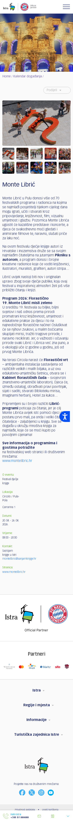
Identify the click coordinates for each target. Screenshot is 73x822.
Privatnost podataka (25, 810)
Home (6, 76)
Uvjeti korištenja (50, 810)
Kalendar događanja (27, 76)
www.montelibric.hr (17, 461)
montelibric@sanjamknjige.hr (19, 559)
